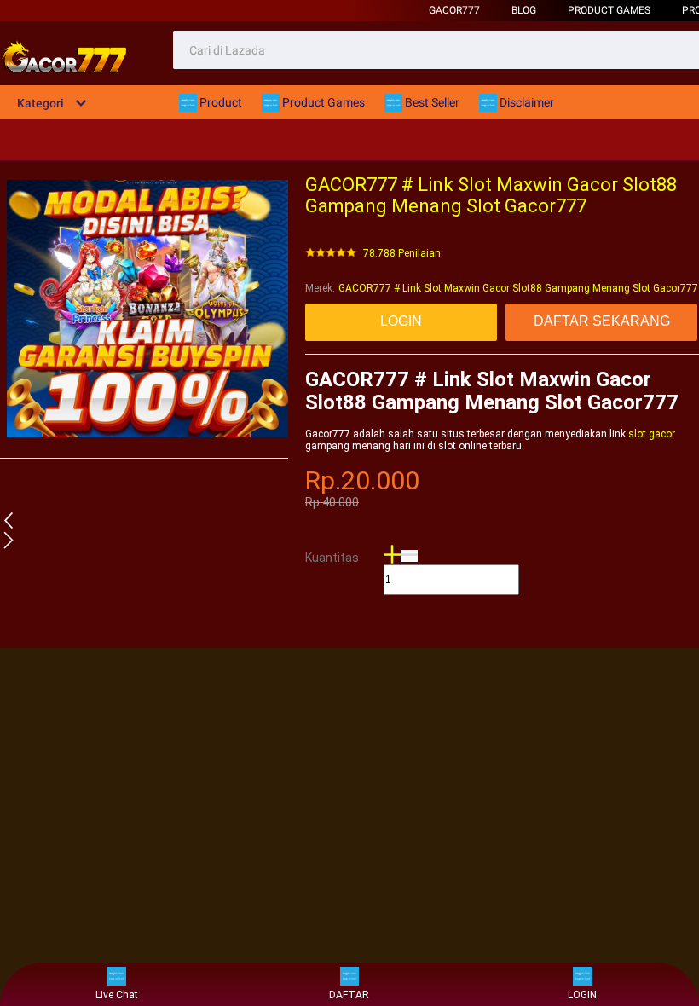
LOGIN (582, 995)
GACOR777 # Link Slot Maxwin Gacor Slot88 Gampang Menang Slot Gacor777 (518, 288)
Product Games (609, 10)
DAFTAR (349, 995)
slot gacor (651, 434)
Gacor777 (454, 10)
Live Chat (116, 995)
